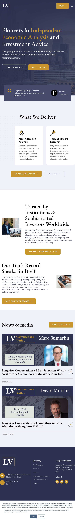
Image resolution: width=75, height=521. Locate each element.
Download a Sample (25, 174)
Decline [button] (42, 516)
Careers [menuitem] (35, 483)
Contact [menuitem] (35, 472)
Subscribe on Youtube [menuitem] (40, 480)
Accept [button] (33, 516)
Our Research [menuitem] (38, 465)
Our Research (13, 67)
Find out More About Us (41, 251)
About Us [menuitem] (36, 469)
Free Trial (37, 67)
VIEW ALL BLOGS (59, 324)
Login (61, 6)
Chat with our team (13, 477)
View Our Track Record (17, 301)
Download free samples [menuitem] (41, 476)
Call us (9, 484)
